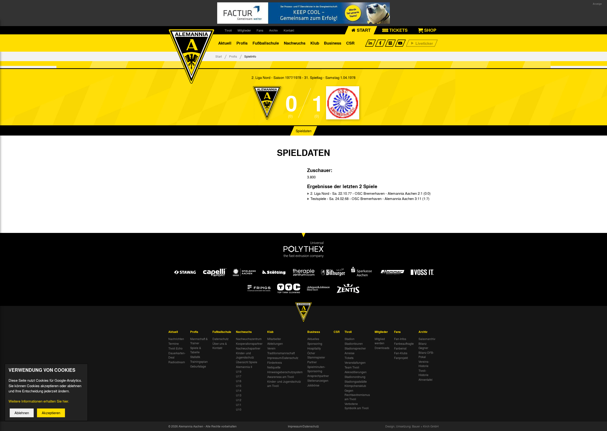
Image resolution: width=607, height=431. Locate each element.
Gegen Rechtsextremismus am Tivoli (357, 394)
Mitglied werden (380, 341)
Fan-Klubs (400, 353)
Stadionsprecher (355, 348)
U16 (238, 381)
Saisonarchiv (426, 339)
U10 (238, 409)
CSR (350, 43)
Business (332, 43)
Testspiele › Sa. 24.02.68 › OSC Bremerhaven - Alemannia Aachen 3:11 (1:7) (369, 198)
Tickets (349, 358)
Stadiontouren (354, 343)
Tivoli (228, 30)
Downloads (382, 348)
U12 (238, 400)
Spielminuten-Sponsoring (316, 369)
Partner (312, 362)
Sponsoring (314, 343)
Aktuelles (313, 339)
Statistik (195, 357)
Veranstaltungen (355, 362)
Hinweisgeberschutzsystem (285, 372)
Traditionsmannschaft (281, 353)
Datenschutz (220, 339)
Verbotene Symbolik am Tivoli (357, 406)
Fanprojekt (401, 358)
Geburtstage (198, 366)
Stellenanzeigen (317, 380)
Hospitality (314, 348)
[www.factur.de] (303, 13)
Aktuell (224, 43)
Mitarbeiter (274, 339)
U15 (238, 386)
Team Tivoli (352, 367)
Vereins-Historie (423, 363)
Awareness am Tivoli (280, 377)
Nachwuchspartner (248, 348)
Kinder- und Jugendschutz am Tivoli (284, 383)
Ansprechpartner (318, 376)
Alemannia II (244, 367)
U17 (238, 376)
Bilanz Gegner (423, 345)
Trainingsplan (199, 361)
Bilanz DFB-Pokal (426, 354)
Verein (271, 348)
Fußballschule (266, 43)
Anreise (349, 353)
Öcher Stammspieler (316, 355)
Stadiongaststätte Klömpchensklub (356, 383)
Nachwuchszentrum (249, 339)
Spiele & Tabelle (195, 350)
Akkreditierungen (356, 372)
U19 (238, 371)
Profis (242, 43)
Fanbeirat (400, 348)
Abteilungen (275, 343)
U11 (238, 405)
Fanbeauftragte (404, 343)
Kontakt (289, 30)
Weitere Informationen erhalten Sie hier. (39, 401)
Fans (260, 30)
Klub (314, 43)
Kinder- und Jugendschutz (245, 355)
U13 (238, 395)
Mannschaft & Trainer (199, 341)
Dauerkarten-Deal (176, 355)
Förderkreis (274, 362)
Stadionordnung (355, 377)
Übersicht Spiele (246, 362)
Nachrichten (176, 339)
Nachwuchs (294, 43)
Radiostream (176, 362)
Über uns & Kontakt (219, 345)
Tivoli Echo (175, 348)
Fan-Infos (400, 339)
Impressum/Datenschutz (282, 358)
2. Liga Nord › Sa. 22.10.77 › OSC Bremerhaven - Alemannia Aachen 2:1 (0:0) (370, 193)
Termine (173, 343)
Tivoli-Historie (423, 372)
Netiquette (274, 367)
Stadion (349, 339)
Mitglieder (244, 30)
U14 (238, 390)
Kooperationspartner (249, 343)
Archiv (273, 30)
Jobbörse (313, 385)
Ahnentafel (425, 379)
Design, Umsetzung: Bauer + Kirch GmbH (412, 426)
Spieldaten (304, 130)
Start (218, 56)
